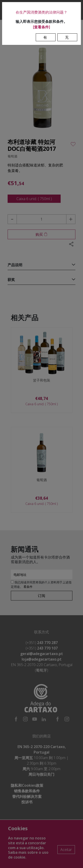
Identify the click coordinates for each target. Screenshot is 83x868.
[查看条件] (41, 26)
